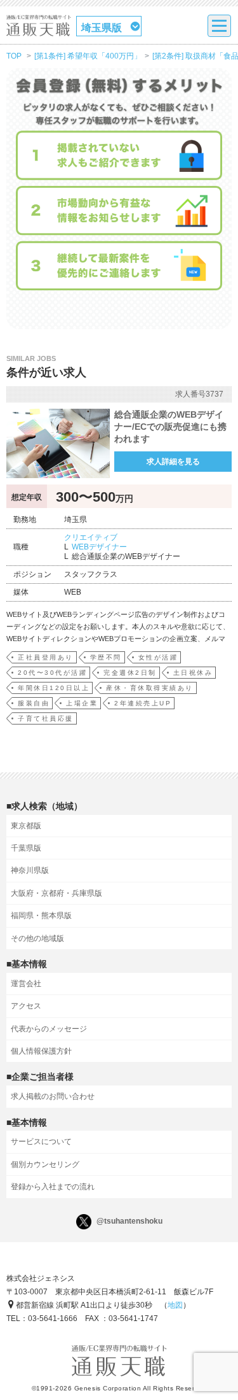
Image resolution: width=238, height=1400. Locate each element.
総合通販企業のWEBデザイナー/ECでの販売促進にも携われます (170, 426)
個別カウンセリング (45, 1164)
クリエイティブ (90, 537)
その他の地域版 (37, 938)
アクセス (26, 1005)
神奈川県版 (30, 870)
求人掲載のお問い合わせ (53, 1096)
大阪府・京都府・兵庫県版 (56, 893)
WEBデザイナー (99, 546)
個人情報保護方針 (41, 1051)
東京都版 (26, 825)
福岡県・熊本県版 (41, 915)
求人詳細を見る (173, 461)
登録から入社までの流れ (53, 1186)
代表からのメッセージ (49, 1028)
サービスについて (41, 1141)
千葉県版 (26, 848)
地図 (175, 1305)
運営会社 (26, 983)
